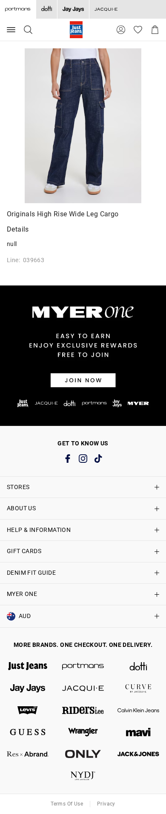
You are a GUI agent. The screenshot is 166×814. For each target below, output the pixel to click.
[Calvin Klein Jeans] (138, 710)
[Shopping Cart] (155, 29)
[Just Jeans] (28, 666)
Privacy (106, 804)
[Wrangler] (83, 732)
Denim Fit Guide (31, 572)
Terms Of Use (67, 804)
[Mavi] (138, 732)
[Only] (83, 754)
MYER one (22, 593)
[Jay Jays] (73, 9)
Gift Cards (24, 551)
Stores (18, 487)
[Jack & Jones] (138, 754)
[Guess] (28, 732)
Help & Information (39, 529)
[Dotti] (138, 666)
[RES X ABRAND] (28, 754)
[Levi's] (28, 710)
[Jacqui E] (106, 9)
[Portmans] (83, 666)
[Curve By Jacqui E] (138, 688)
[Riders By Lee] (83, 710)
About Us (21, 508)
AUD (25, 616)
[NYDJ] (83, 776)
